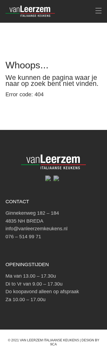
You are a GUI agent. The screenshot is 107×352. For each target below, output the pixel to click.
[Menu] (98, 11)
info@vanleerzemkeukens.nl (36, 228)
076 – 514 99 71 (23, 236)
